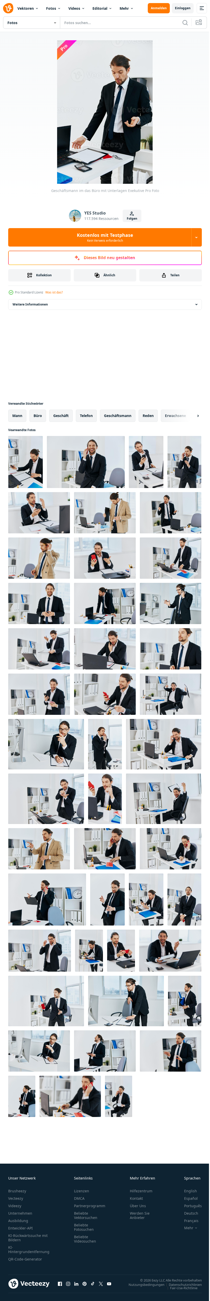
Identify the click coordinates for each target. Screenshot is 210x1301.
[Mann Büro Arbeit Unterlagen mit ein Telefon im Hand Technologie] (118, 1096)
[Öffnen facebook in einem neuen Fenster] (60, 1284)
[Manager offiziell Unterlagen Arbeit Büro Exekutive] (184, 462)
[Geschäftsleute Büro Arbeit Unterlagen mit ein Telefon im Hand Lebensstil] (146, 462)
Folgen (132, 218)
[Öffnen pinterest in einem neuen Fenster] (84, 1284)
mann (17, 415)
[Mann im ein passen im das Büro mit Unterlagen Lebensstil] (21, 1096)
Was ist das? (54, 292)
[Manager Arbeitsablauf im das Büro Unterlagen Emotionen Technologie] (170, 694)
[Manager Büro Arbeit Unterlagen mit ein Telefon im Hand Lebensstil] (121, 951)
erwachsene (175, 415)
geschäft (61, 415)
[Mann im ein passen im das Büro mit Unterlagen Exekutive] (39, 603)
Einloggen (183, 8)
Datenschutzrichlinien (181, 1284)
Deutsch (187, 1213)
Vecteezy (15, 1198)
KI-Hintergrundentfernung (28, 1249)
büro (38, 415)
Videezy (14, 1205)
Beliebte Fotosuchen (84, 1227)
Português (189, 1205)
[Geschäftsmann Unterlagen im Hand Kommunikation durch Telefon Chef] (46, 744)
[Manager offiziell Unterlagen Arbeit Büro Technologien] (105, 744)
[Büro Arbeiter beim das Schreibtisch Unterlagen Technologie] (39, 951)
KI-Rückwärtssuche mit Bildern (28, 1237)
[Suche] (185, 22)
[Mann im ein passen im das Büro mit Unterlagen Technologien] (105, 1051)
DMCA (79, 1198)
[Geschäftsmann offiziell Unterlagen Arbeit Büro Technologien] (47, 899)
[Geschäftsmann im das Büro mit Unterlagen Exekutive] (170, 512)
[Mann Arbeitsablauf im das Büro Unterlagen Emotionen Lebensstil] (170, 951)
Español (187, 1198)
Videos (74, 8)
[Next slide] (190, 416)
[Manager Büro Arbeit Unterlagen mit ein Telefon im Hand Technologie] (105, 848)
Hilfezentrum (141, 1190)
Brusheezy (17, 1190)
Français (187, 1220)
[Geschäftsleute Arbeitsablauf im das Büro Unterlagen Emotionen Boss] (184, 1001)
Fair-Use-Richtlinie (180, 1287)
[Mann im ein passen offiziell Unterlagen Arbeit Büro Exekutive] (86, 462)
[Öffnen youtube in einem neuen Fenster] (109, 1284)
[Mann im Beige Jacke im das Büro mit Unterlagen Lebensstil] (105, 512)
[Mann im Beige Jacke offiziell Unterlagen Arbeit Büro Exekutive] (39, 558)
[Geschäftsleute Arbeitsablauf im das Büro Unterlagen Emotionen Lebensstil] (163, 799)
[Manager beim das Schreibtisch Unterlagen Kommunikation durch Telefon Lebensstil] (105, 558)
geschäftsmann (117, 415)
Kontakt (136, 1198)
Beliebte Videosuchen (85, 1239)
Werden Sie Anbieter (140, 1215)
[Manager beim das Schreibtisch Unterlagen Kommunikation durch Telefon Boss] (163, 744)
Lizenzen (81, 1190)
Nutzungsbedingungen (143, 1284)
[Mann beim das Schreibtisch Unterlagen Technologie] (170, 558)
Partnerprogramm (89, 1205)
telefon (86, 415)
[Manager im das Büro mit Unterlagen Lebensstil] (170, 648)
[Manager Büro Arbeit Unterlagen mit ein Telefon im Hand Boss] (25, 462)
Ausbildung (18, 1220)
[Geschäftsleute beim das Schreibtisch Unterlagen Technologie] (46, 799)
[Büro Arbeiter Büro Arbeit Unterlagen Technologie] (39, 648)
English (186, 1190)
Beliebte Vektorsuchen (85, 1215)
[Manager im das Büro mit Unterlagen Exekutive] (170, 1051)
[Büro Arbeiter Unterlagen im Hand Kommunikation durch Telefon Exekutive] (170, 603)
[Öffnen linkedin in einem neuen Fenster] (76, 1284)
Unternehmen (20, 1213)
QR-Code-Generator (25, 1259)
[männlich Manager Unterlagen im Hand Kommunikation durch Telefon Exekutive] (126, 1001)
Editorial (99, 8)
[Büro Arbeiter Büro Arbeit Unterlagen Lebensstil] (105, 799)
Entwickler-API (20, 1228)
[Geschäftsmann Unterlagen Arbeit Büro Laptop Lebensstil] (170, 848)
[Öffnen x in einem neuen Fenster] (101, 1284)
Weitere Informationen (30, 304)
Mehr (124, 8)
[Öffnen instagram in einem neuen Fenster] (68, 1284)
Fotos (51, 8)
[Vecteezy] (8, 8)
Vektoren (25, 8)
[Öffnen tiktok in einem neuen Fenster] (93, 1284)
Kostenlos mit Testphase (105, 237)
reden (148, 415)
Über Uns (138, 1205)
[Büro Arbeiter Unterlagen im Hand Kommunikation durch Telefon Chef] (39, 1051)
